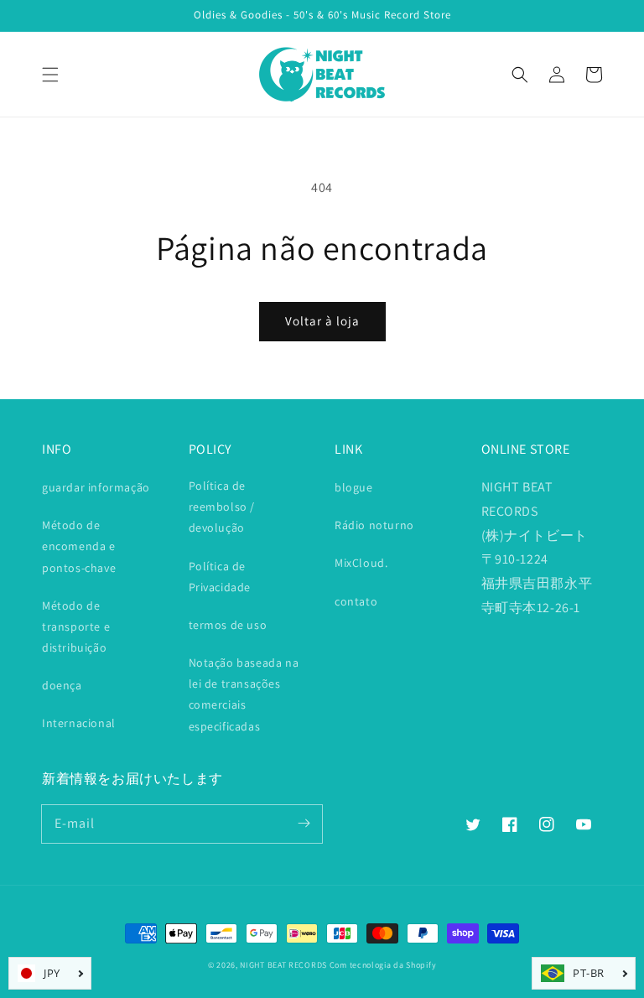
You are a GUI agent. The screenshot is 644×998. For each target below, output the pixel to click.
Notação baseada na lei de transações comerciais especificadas (244, 694)
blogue (354, 487)
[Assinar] (303, 823)
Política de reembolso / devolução (222, 506)
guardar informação (96, 487)
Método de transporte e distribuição (76, 626)
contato (356, 601)
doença (62, 685)
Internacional (79, 722)
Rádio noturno (374, 525)
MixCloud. (361, 562)
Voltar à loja (322, 321)
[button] (50, 74)
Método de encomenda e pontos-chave (79, 545)
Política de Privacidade (220, 577)
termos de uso (228, 624)
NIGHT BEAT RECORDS (283, 964)
